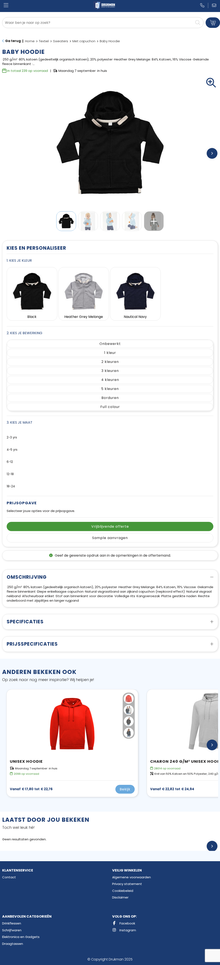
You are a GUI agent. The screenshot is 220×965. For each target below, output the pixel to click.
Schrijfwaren (11, 930)
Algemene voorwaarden (131, 877)
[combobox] (98, 22)
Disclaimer (120, 897)
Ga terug (13, 41)
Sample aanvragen (110, 537)
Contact (9, 877)
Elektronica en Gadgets (21, 937)
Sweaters (60, 41)
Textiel (44, 41)
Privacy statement (127, 884)
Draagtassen (12, 943)
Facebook (127, 923)
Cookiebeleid (122, 890)
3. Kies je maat (19, 422)
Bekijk (125, 789)
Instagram (127, 930)
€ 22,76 (31, 789)
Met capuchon (83, 41)
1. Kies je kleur (19, 260)
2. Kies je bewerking (24, 333)
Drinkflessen (11, 923)
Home (30, 41)
